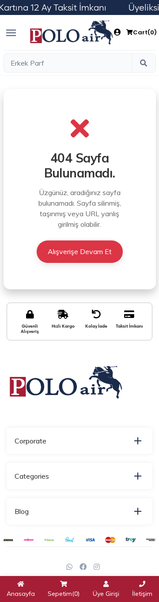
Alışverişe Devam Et (80, 251)
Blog (22, 511)
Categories (32, 476)
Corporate (30, 440)
